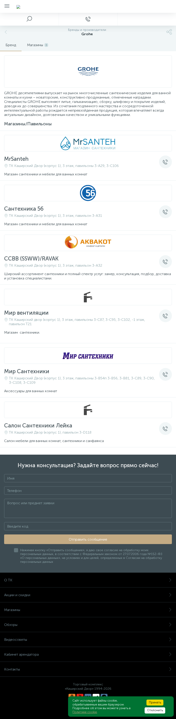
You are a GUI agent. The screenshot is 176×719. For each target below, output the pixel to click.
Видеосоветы (15, 639)
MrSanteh (16, 159)
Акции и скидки (17, 595)
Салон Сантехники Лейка (38, 425)
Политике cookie (84, 712)
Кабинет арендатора (21, 654)
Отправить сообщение (88, 539)
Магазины (12, 610)
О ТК (8, 580)
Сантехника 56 (24, 208)
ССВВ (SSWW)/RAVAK (31, 258)
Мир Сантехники (26, 371)
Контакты (12, 669)
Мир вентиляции (26, 312)
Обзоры (10, 624)
